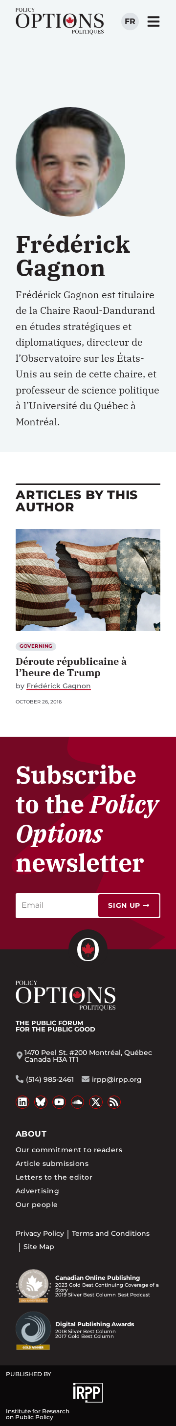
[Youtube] (59, 1102)
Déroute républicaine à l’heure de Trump (71, 667)
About (31, 1134)
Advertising (37, 1190)
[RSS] (114, 1102)
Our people (37, 1204)
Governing (36, 646)
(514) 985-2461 (50, 1079)
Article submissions (52, 1163)
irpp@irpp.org (117, 1079)
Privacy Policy (40, 1233)
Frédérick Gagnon (58, 686)
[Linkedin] (22, 1102)
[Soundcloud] (78, 1102)
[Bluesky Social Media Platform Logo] (41, 1102)
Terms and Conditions (111, 1233)
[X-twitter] (96, 1102)
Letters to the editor (54, 1177)
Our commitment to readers (69, 1149)
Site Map (38, 1246)
